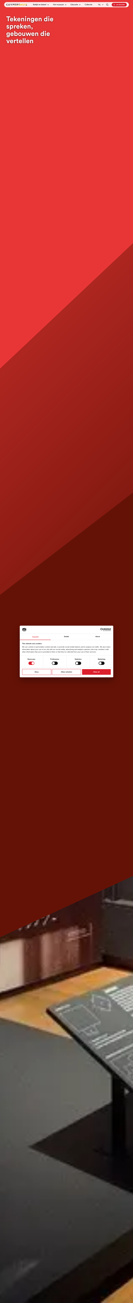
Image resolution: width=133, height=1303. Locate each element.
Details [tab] (66, 636)
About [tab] (97, 636)
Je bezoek (120, 5)
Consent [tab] (35, 637)
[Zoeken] (107, 4)
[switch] (55, 663)
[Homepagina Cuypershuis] (16, 5)
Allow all (96, 672)
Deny (36, 672)
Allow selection (66, 672)
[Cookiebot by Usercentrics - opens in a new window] (102, 629)
